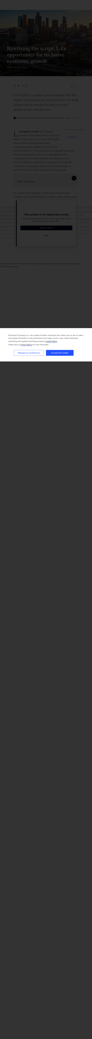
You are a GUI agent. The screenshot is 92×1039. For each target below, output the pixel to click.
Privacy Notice (26, 345)
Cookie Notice (51, 341)
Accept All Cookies (59, 353)
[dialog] (46, 344)
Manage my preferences (29, 353)
